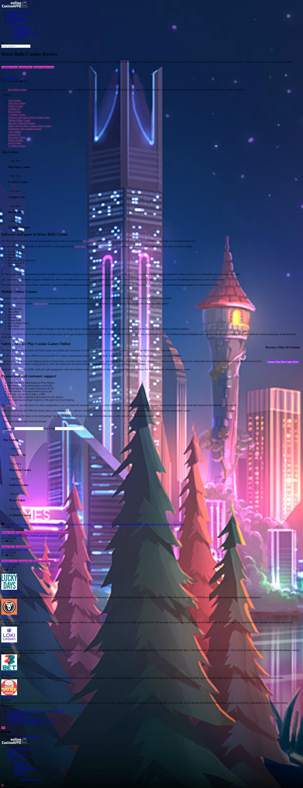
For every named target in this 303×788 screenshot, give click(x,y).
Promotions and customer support (25, 128)
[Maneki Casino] (9, 694)
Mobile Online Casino (19, 120)
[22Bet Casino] (9, 669)
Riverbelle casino (122, 524)
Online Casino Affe (30, 736)
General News (25, 67)
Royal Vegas (14, 111)
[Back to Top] (2, 785)
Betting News (21, 29)
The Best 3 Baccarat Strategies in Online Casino (32, 719)
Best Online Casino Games (14, 549)
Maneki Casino (8, 697)
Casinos (11, 15)
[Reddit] (12, 732)
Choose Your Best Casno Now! (283, 361)
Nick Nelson (10, 78)
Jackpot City (14, 109)
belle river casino (13, 524)
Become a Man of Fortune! (21, 123)
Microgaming (89, 241)
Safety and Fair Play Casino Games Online (29, 126)
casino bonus (12, 405)
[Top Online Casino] (151, 558)
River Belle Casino (17, 89)
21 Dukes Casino (17, 114)
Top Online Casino (10, 564)
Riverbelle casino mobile (144, 524)
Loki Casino (7, 644)
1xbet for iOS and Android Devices (25, 722)
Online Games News (43, 67)
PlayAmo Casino (16, 103)
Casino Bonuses (16, 20)
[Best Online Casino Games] (151, 544)
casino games (44, 524)
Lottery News (21, 34)
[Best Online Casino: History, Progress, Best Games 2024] (151, 529)
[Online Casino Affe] (15, 6)
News (10, 23)
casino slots (80, 246)
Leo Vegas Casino (10, 616)
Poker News (20, 37)
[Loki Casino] (9, 641)
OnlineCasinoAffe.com (19, 12)
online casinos (40, 303)
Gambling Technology (25, 32)
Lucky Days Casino (11, 591)
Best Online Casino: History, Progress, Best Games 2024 (29, 535)
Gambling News (22, 26)
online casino (85, 524)
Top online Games (17, 17)
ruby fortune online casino (171, 524)
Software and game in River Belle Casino (29, 117)
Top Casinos (14, 100)
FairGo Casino (15, 106)
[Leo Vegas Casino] (9, 613)
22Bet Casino (8, 672)
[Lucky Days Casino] (9, 588)
